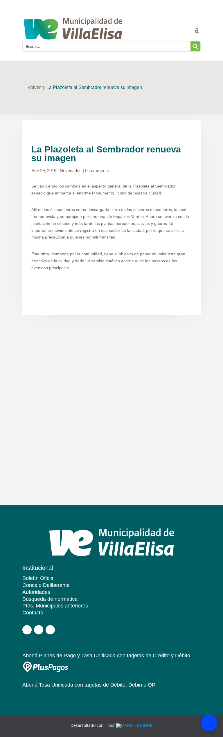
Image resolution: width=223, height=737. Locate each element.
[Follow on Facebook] (27, 629)
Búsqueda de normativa (50, 599)
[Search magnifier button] (195, 46)
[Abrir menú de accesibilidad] (209, 723)
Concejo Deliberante (46, 585)
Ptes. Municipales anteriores (55, 606)
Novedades (71, 170)
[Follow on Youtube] (50, 629)
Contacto (32, 613)
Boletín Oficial (38, 578)
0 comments (97, 170)
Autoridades (36, 592)
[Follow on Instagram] (38, 629)
